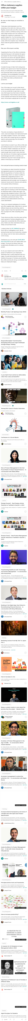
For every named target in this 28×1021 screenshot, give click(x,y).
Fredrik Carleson (7, 384)
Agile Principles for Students (9, 1013)
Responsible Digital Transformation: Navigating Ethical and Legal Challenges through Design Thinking (13, 342)
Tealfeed (6, 511)
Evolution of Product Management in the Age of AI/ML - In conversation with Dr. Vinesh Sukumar (12, 742)
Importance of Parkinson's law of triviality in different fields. (14, 980)
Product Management (6, 267)
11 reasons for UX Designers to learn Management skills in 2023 (11, 947)
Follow (24, 16)
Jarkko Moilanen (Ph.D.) (9, 823)
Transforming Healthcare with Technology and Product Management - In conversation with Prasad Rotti (14, 571)
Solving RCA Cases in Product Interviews (13, 408)
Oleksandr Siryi (7, 683)
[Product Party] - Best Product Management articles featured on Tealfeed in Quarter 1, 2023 (14, 537)
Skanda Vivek (9, 717)
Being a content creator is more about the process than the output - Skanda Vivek (13, 708)
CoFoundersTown (8, 479)
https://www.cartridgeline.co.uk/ (10, 102)
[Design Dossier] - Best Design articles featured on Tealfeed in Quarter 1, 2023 (12, 504)
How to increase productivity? (10, 914)
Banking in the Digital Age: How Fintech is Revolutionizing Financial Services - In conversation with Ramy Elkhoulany (13, 607)
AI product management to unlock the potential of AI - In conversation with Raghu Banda (14, 778)
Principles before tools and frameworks (12, 882)
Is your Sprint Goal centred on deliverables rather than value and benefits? (13, 375)
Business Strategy (5, 976)
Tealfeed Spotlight (9, 716)
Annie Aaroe (6, 652)
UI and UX (4, 500)
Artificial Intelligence (6, 337)
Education (4, 1010)
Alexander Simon (8, 350)
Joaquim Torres (7, 890)
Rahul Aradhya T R (8, 955)
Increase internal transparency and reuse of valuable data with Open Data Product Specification (14, 813)
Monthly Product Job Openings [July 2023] (13, 312)
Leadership (4, 372)
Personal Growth (5, 434)
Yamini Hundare (7, 444)
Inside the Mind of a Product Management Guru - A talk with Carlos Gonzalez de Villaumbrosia (13, 848)
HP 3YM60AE (15, 228)
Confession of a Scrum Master (10, 437)
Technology (4, 808)
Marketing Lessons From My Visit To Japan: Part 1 (13, 641)
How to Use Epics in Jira (8, 676)
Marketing (4, 637)
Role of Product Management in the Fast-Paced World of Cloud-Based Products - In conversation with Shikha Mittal (13, 469)
